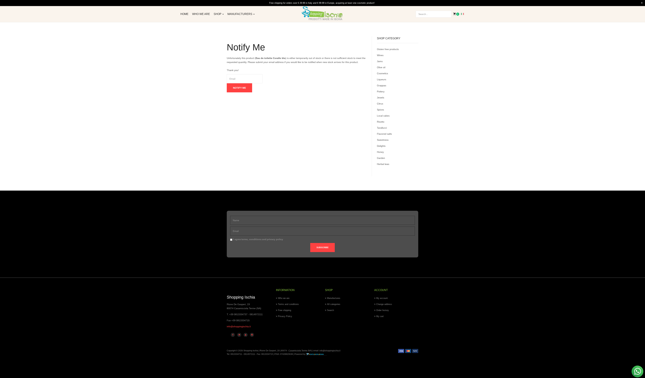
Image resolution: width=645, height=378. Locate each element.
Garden (381, 158)
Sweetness (383, 140)
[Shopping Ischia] (322, 13)
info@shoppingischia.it (239, 326)
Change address (384, 304)
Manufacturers (240, 14)
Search (330, 310)
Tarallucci (382, 127)
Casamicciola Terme (297, 350)
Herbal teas (383, 164)
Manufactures (333, 298)
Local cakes (383, 115)
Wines (380, 55)
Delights (381, 146)
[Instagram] (252, 335)
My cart (380, 316)
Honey (380, 152)
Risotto (380, 121)
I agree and (258, 239)
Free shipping (284, 310)
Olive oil (381, 67)
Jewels (380, 97)
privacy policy (275, 239)
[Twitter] (239, 335)
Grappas (381, 85)
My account (382, 298)
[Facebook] (233, 335)
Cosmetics (382, 73)
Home (184, 14)
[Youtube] (246, 335)
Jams (380, 61)
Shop (218, 14)
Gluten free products (388, 49)
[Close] (641, 3)
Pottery (380, 91)
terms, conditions (251, 239)
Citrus (380, 103)
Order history (382, 310)
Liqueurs (381, 79)
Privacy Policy (285, 316)
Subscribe (322, 247)
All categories (333, 304)
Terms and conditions (288, 304)
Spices (380, 109)
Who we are (201, 14)
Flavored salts (384, 133)
